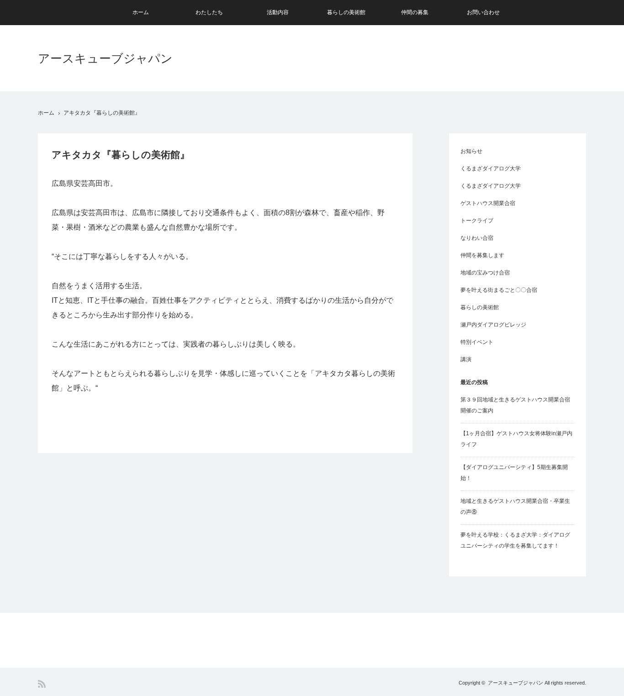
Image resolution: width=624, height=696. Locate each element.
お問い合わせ (483, 12)
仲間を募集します (482, 255)
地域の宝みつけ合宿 (485, 272)
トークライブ (476, 220)
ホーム (140, 12)
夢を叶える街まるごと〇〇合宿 (498, 290)
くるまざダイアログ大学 (490, 168)
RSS (42, 684)
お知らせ (471, 151)
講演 (465, 359)
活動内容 (278, 12)
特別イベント (476, 342)
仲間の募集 (414, 12)
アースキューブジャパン (105, 58)
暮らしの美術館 (346, 12)
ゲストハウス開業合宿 (487, 203)
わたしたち (209, 12)
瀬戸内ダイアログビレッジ (493, 325)
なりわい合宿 (476, 238)
